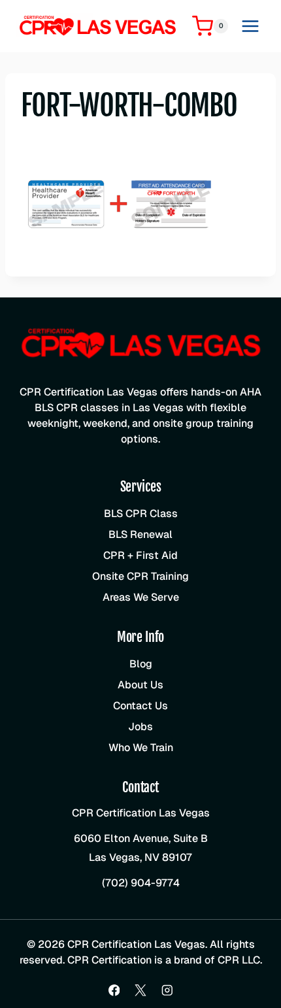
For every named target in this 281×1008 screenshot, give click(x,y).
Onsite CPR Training (140, 576)
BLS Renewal (140, 534)
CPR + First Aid (140, 555)
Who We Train (140, 747)
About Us (140, 685)
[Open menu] (250, 25)
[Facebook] (114, 990)
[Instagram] (167, 990)
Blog (140, 664)
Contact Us (140, 706)
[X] (140, 990)
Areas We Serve (141, 597)
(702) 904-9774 (141, 883)
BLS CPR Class (141, 513)
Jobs (140, 726)
